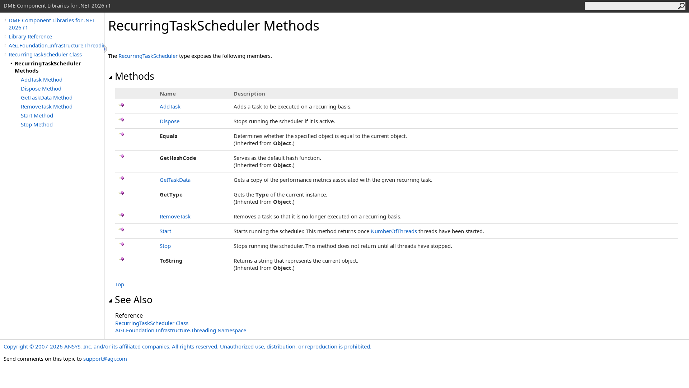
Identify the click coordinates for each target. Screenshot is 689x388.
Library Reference (30, 36)
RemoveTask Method (46, 106)
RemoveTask (175, 216)
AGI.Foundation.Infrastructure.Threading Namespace (180, 330)
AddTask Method (41, 79)
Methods (134, 76)
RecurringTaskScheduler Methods (48, 67)
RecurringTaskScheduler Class (45, 54)
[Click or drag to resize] (106, 49)
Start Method (37, 115)
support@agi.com (105, 358)
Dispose (169, 121)
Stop (165, 245)
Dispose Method (41, 88)
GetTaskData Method (46, 97)
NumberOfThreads (394, 231)
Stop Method (37, 124)
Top (119, 284)
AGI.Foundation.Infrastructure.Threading (56, 45)
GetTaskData (175, 179)
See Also (134, 299)
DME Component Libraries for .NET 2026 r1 (52, 24)
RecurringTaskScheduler (148, 55)
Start (165, 231)
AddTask (170, 106)
